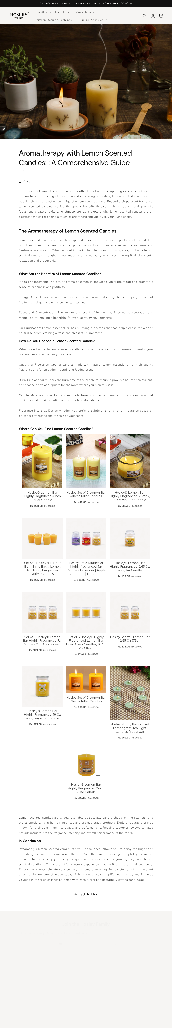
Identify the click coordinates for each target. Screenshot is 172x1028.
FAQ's (132, 1003)
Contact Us (95, 1001)
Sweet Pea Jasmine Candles (61, 999)
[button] (43, 12)
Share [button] (26, 181)
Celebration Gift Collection (98, 980)
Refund (133, 978)
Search (53, 978)
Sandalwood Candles (62, 1008)
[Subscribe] (115, 944)
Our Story (95, 994)
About (132, 990)
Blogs (92, 988)
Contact (133, 997)
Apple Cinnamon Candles (65, 990)
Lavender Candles (60, 984)
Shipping (133, 984)
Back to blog (88, 894)
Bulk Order (95, 1007)
